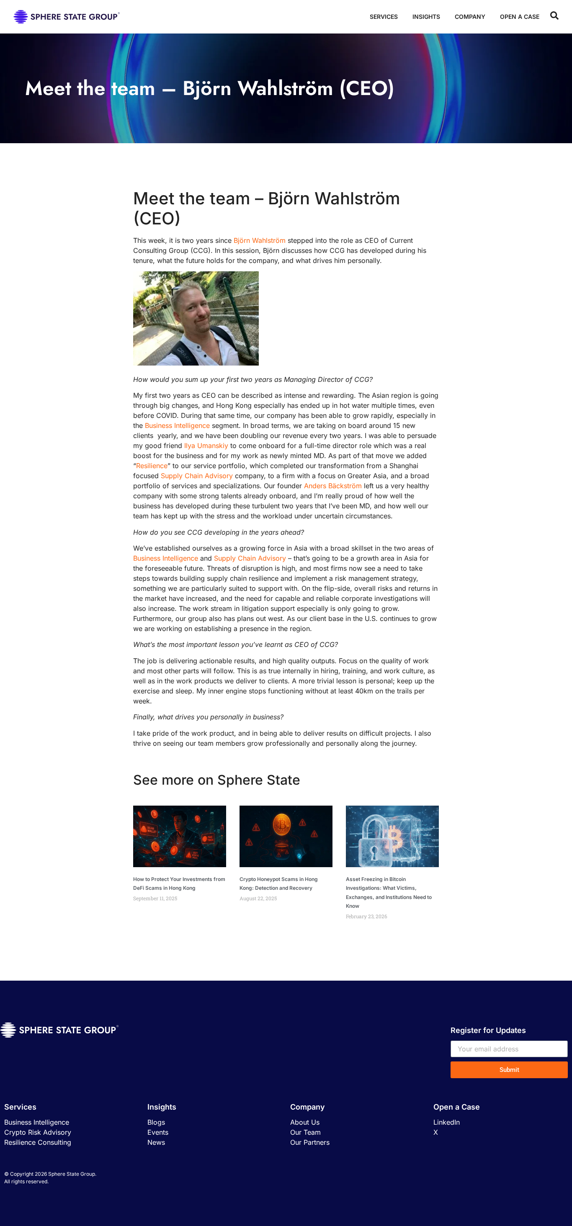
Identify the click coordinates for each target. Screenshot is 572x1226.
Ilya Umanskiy (206, 445)
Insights (426, 16)
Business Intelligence (177, 425)
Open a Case (519, 16)
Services (384, 16)
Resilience (151, 465)
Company (470, 16)
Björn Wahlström (260, 240)
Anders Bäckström (333, 486)
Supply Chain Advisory (197, 475)
